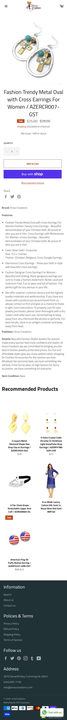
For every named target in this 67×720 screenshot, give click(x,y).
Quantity (8, 143)
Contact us (10, 605)
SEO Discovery (22, 702)
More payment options (32, 183)
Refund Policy (11, 629)
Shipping (21, 126)
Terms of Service (13, 640)
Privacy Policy (11, 623)
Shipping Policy (12, 634)
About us (9, 600)
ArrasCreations (18, 698)
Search (7, 594)
